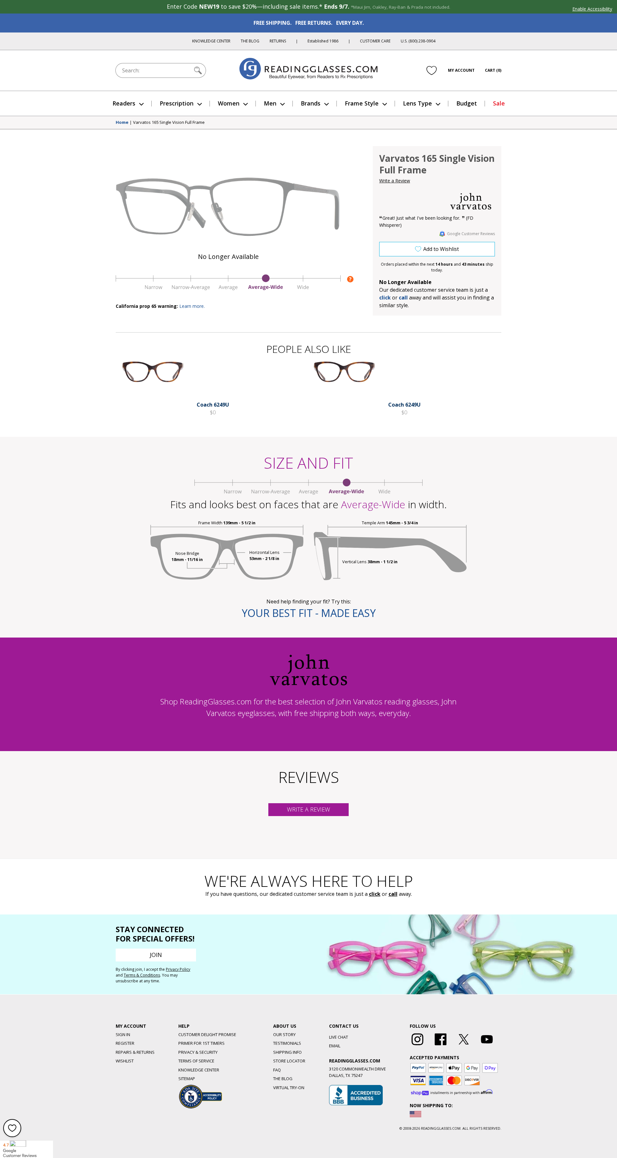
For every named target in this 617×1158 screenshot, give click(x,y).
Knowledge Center (211, 41)
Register (125, 1043)
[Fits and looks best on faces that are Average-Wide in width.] (228, 288)
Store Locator (289, 1061)
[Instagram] (417, 1045)
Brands (310, 103)
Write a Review (394, 181)
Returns (278, 41)
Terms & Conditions (142, 975)
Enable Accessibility (592, 9)
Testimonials (287, 1043)
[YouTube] (487, 1045)
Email (334, 1046)
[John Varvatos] (471, 201)
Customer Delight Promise (207, 1034)
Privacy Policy (178, 969)
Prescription (176, 103)
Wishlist (125, 1061)
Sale (499, 103)
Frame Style (362, 103)
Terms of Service (196, 1061)
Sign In (123, 1034)
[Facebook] (440, 1045)
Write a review (308, 809)
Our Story (284, 1034)
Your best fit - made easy (309, 613)
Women (228, 103)
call (403, 297)
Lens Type (417, 103)
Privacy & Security (198, 1052)
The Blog (250, 41)
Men (270, 103)
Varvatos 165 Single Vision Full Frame (169, 122)
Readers (123, 103)
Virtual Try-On (288, 1087)
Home (122, 122)
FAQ (277, 1070)
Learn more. (192, 306)
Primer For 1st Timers (201, 1043)
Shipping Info (287, 1052)
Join (156, 955)
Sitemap (186, 1078)
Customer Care (375, 41)
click (374, 893)
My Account (461, 70)
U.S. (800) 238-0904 (418, 41)
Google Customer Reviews (471, 233)
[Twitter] (463, 1045)
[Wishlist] (431, 70)
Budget (466, 103)
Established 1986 (323, 41)
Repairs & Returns (135, 1052)
